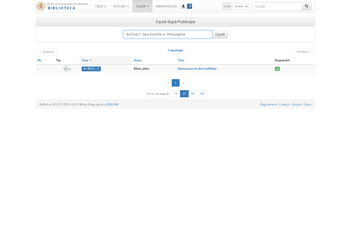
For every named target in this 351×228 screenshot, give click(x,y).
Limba (227, 6)
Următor (304, 51)
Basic (308, 104)
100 (201, 94)
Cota (85, 60)
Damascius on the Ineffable (197, 69)
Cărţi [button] (99, 6)
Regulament (269, 104)
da (277, 68)
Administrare (166, 6)
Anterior (46, 51)
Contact (284, 104)
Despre (297, 104)
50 (192, 94)
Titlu (181, 60)
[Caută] (306, 6)
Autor (138, 60)
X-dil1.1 (91, 68)
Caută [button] (141, 6)
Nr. (40, 60)
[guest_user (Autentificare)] (183, 6)
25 (184, 94)
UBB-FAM (112, 104)
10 (176, 94)
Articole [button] (120, 6)
